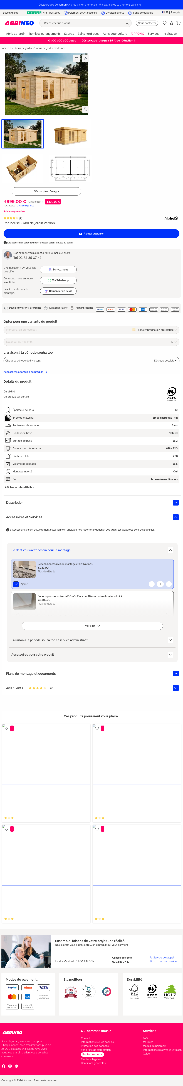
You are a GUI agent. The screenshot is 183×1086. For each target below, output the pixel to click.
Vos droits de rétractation (96, 1049)
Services (149, 1031)
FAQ (145, 1038)
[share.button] (85, 58)
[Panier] (178, 23)
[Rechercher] (127, 23)
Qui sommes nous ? (96, 1031)
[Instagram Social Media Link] (10, 1066)
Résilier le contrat (92, 1054)
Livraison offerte (114, 12)
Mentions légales (91, 1059)
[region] (91, 4)
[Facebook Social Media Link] (3, 1066)
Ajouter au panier (94, 233)
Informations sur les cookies (97, 1042)
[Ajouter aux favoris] (76, 58)
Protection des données (95, 1045)
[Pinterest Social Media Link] (16, 1066)
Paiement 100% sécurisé (82, 12)
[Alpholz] (171, 217)
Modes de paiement (154, 1045)
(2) (20, 218)
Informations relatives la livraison (162, 1049)
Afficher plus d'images (46, 191)
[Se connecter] (171, 23)
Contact (85, 1038)
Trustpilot (54, 12)
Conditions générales (93, 1063)
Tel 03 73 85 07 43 (27, 258)
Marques (148, 1042)
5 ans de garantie (143, 12)
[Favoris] (164, 23)
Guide (146, 1053)
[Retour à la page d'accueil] (19, 23)
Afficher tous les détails (18, 487)
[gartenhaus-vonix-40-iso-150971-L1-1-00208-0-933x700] (46, 84)
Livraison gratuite (25, 205)
